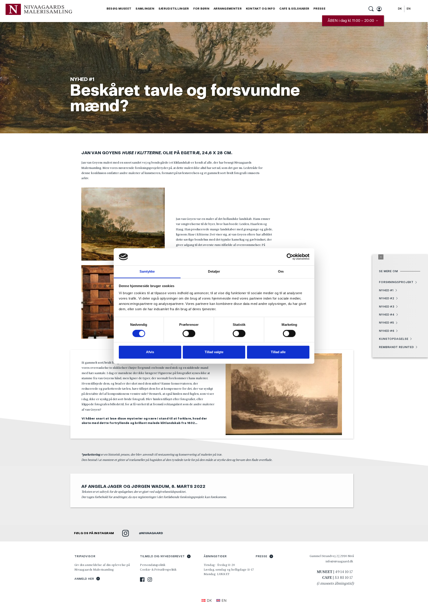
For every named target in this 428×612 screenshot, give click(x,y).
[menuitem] (119, 9)
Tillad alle (278, 352)
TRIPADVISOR (84, 556)
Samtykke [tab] (147, 271)
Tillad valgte (214, 352)
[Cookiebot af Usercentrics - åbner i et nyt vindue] (289, 256)
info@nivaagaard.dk (339, 561)
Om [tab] (281, 271)
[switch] (189, 333)
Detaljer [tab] (214, 271)
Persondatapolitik (152, 565)
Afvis (150, 352)
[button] (380, 256)
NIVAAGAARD (152, 533)
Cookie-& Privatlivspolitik (158, 569)
